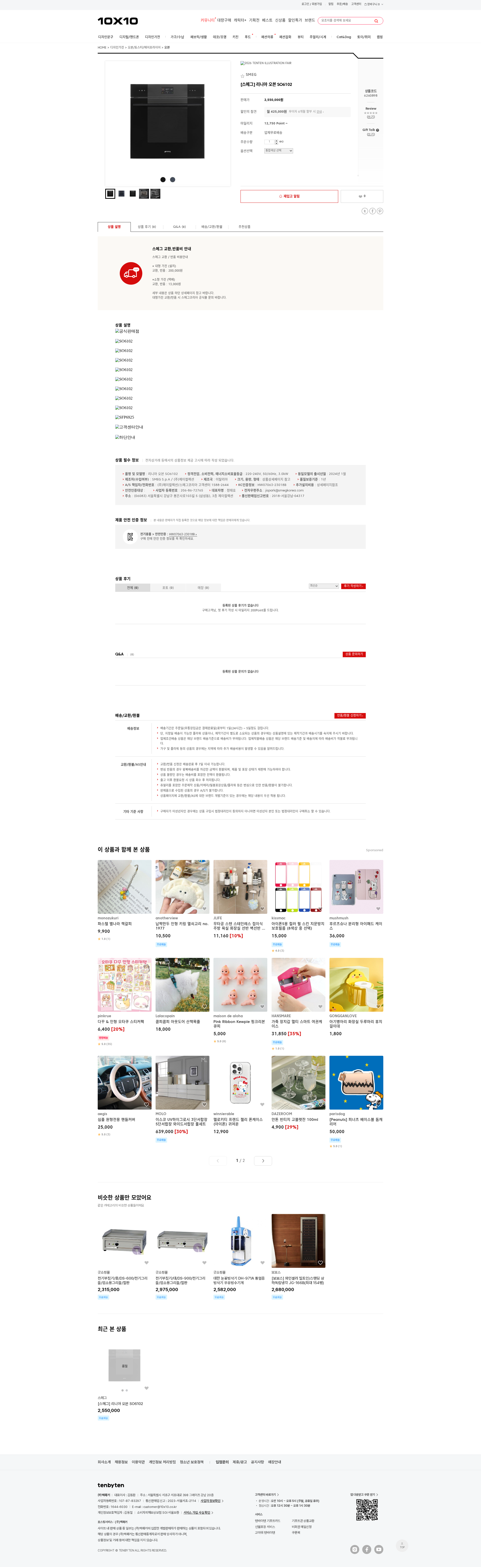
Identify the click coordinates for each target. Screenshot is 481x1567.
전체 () (133, 588)
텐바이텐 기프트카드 (267, 1521)
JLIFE (217, 918)
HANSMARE (281, 1016)
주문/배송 (342, 4)
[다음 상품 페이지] (263, 1161)
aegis (102, 1114)
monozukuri (108, 918)
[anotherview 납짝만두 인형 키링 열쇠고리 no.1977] (182, 903)
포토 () (168, 588)
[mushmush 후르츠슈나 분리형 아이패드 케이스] (356, 903)
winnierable (223, 1114)
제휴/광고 (240, 1462)
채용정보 (121, 1462)
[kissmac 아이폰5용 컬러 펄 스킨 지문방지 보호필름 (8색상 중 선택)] (298, 906)
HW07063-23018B (182, 534)
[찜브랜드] (243, 75)
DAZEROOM (282, 1114)
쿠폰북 (296, 1532)
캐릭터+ (240, 21)
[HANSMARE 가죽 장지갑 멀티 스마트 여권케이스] (298, 1004)
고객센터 (356, 4)
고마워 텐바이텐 (265, 1532)
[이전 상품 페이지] (218, 1161)
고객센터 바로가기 (265, 1494)
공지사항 (257, 1462)
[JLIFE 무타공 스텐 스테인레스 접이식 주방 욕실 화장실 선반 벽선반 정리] (240, 900)
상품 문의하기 (354, 654)
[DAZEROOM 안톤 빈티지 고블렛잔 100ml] (298, 1093)
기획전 (254, 21)
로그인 (305, 4)
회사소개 (104, 1462)
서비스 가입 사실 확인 (197, 1512)
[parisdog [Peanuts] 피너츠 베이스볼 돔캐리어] (356, 1102)
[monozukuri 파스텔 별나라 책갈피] (125, 900)
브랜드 (310, 21)
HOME (102, 47)
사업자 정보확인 (210, 1501)
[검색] (376, 21)
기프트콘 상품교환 (303, 1521)
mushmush (338, 918)
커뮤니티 (208, 21)
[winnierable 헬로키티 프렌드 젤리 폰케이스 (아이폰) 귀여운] (240, 1096)
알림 (330, 4)
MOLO (161, 1114)
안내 (319, 112)
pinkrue (104, 1016)
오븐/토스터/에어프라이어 (144, 47)
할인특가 (295, 21)
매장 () (203, 588)
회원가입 (317, 4)
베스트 (267, 21)
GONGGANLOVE (343, 1016)
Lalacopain (165, 1016)
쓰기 (371, 117)
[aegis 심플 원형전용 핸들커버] (125, 1096)
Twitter (365, 211)
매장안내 (274, 1462)
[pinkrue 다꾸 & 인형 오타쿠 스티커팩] (125, 1002)
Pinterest (380, 211)
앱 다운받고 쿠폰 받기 (362, 1494)
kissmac (279, 918)
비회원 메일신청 (302, 1527)
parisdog (337, 1114)
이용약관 (138, 1462)
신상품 (280, 21)
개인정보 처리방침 (162, 1462)
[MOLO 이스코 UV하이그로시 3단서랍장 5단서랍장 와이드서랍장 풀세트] (182, 1099)
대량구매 (224, 21)
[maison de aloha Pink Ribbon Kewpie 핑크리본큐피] (240, 1000)
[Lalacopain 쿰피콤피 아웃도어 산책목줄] (182, 995)
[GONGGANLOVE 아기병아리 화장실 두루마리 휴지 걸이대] (356, 998)
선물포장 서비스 (265, 1527)
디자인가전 (117, 47)
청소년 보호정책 (192, 1462)
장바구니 (373, 4)
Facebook (372, 211)
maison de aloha (228, 1016)
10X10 (118, 21)
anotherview (167, 918)
